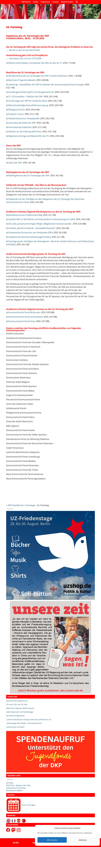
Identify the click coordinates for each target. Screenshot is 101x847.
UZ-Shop (9, 783)
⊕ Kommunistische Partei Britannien (23, 312)
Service (55, 2)
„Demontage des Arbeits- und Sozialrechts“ (24, 723)
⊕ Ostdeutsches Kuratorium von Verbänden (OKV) (29, 232)
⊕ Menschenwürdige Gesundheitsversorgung (27, 105)
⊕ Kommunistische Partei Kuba (20, 321)
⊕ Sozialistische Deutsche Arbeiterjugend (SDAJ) (28, 237)
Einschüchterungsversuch (17, 701)
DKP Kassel (26, 2)
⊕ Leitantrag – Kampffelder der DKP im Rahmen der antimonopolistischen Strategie (45, 84)
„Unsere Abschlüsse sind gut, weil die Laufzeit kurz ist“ (28, 719)
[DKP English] (8, 820)
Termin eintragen (28, 805)
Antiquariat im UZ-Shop (16, 788)
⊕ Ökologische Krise (15, 109)
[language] (13, 820)
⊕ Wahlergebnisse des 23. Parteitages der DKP (27, 175)
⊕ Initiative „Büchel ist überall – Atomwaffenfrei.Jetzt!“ (30, 228)
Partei (35, 2)
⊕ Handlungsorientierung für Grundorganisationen (30, 92)
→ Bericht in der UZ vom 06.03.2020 (23, 50)
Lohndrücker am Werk (15, 727)
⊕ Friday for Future (15, 114)
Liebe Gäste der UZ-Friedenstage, (20, 712)
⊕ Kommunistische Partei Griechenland (24, 316)
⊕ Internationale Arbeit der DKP (21, 122)
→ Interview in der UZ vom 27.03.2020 (24, 58)
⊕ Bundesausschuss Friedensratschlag (24, 215)
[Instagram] (19, 830)
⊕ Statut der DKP (14, 162)
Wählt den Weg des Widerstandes (20, 708)
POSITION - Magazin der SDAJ (18, 785)
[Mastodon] (13, 830)
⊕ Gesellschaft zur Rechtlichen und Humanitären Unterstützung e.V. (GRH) (40, 219)
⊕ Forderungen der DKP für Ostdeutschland (26, 100)
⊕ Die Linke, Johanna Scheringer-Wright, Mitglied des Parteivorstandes (39, 223)
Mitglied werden (67, 2)
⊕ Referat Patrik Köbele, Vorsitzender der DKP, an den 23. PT (34, 63)
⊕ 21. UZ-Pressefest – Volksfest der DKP (24, 96)
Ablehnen (83, 840)
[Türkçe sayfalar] (24, 820)
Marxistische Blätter (14, 790)
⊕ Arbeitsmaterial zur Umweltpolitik (22, 118)
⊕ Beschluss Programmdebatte (20, 80)
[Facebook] (8, 830)
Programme (45, 2)
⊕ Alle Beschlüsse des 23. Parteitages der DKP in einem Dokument (36, 75)
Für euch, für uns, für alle (16, 704)
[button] (77, 2)
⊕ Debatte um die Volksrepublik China (24, 131)
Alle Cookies (52, 840)
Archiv (16, 842)
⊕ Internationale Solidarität (19, 127)
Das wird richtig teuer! (15, 716)
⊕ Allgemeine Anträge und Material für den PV (27, 136)
